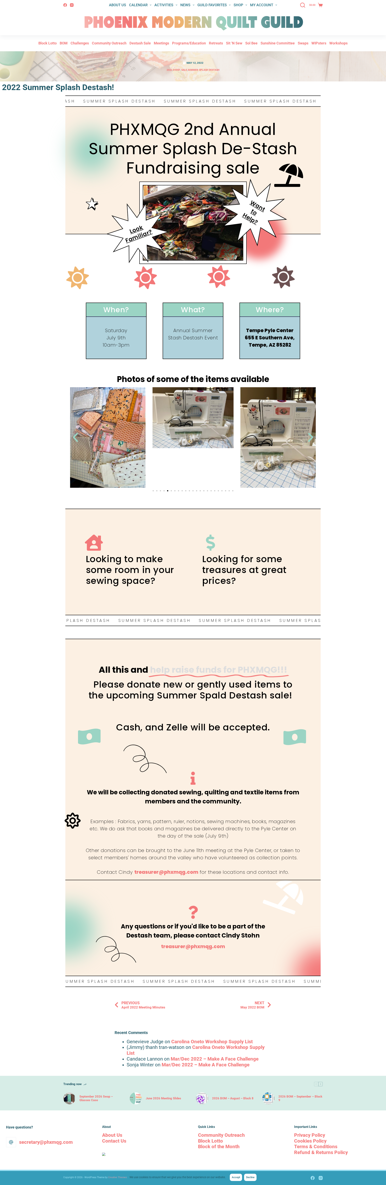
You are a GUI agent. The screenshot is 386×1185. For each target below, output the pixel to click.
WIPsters (318, 43)
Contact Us (114, 1141)
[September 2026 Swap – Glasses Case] (69, 1098)
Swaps (303, 43)
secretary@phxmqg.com (46, 1142)
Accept (236, 1177)
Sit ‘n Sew (234, 43)
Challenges (80, 43)
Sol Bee (251, 43)
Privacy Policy (309, 1135)
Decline (250, 1177)
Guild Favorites (212, 5)
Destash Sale (140, 43)
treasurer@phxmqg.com (166, 872)
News (185, 5)
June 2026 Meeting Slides (163, 1098)
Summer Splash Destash (203, 70)
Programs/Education (189, 43)
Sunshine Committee (278, 43)
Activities (163, 5)
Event (177, 70)
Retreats (216, 43)
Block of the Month (218, 1146)
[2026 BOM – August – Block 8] (202, 1098)
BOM (64, 43)
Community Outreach (109, 43)
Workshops (338, 43)
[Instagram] (72, 5)
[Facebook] (65, 5)
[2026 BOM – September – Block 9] (268, 1098)
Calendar (138, 5)
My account (261, 5)
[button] (75, 437)
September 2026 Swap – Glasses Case (96, 1098)
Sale (184, 70)
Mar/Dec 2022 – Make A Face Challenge (215, 1059)
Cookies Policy (310, 1141)
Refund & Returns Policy (321, 1152)
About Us (117, 5)
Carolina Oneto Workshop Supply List (212, 1041)
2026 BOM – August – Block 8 (233, 1098)
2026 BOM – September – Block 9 (300, 1098)
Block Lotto (47, 43)
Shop (238, 5)
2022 (169, 70)
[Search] (302, 5)
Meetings (161, 43)
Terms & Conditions (315, 1146)
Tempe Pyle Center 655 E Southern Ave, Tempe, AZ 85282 (270, 337)
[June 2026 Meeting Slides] (136, 1098)
